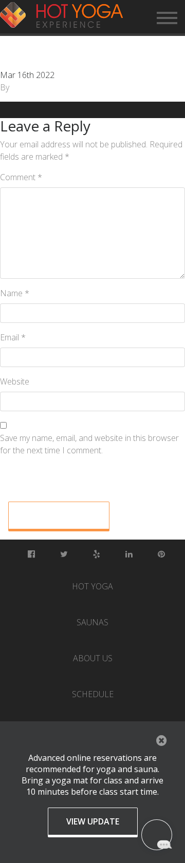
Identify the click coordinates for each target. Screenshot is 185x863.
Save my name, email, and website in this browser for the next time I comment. (89, 444)
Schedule (93, 694)
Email (13, 337)
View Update (92, 821)
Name (14, 293)
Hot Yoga (92, 586)
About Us (93, 658)
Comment (21, 177)
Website (14, 381)
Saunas (92, 622)
